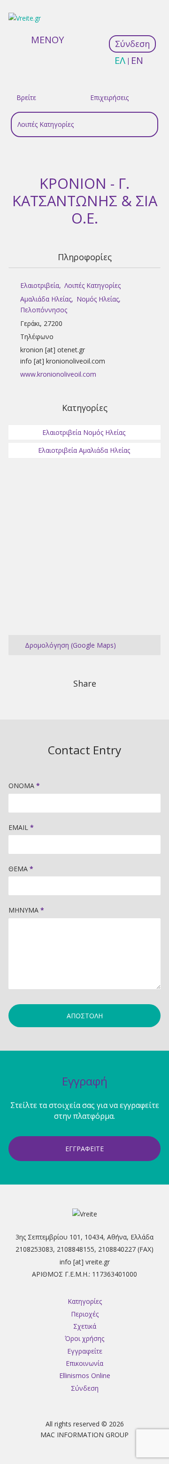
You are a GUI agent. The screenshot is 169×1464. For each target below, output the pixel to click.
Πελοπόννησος (43, 309)
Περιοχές (85, 1313)
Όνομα (24, 785)
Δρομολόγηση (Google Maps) (70, 645)
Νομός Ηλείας (98, 298)
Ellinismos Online (84, 1375)
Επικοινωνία (84, 1363)
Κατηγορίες (85, 1301)
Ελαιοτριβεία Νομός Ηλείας (83, 432)
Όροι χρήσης (84, 1338)
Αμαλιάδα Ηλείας (45, 298)
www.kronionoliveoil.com (58, 374)
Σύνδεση (85, 1388)
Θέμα (20, 868)
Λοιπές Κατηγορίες (92, 285)
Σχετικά (84, 1326)
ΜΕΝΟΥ (47, 39)
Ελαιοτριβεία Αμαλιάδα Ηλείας (84, 450)
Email (21, 827)
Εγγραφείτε (84, 1148)
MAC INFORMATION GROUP (84, 1434)
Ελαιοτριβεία (39, 285)
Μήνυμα (26, 910)
